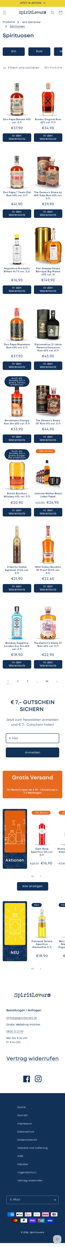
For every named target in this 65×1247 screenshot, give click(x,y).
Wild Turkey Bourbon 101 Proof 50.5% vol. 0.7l (48, 570)
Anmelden (32, 752)
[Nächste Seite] (57, 681)
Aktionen (14, 860)
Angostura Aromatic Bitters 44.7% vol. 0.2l (17, 270)
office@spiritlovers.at (21, 1018)
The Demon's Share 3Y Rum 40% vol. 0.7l (48, 644)
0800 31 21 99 (14, 1031)
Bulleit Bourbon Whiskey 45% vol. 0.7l (17, 495)
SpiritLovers (37, 1232)
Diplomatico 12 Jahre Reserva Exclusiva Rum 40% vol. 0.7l (48, 348)
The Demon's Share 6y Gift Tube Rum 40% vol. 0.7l (48, 196)
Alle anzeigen (32, 886)
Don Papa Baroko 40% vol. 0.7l (17, 121)
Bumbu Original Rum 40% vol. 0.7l (48, 121)
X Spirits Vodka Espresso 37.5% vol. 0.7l (17, 570)
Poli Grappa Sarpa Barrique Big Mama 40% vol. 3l (48, 272)
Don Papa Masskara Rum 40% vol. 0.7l (17, 346)
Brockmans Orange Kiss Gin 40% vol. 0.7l (17, 422)
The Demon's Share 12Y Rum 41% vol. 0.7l (48, 422)
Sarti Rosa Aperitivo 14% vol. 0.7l (42, 852)
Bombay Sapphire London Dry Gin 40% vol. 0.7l (17, 646)
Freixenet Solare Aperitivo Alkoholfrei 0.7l (42, 944)
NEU (15, 953)
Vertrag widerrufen (32, 1058)
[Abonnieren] (54, 1200)
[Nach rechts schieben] (40, 876)
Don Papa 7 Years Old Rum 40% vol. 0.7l (17, 194)
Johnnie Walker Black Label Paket (48, 495)
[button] (4, 13)
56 (47, 681)
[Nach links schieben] (25, 876)
